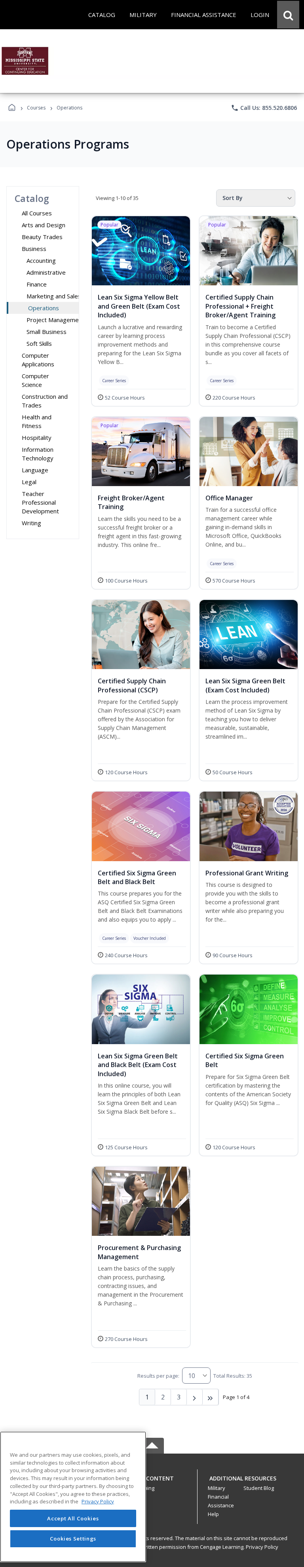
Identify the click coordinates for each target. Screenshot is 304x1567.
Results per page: (158, 1375)
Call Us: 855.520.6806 (264, 108)
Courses (36, 107)
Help (213, 1514)
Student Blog (258, 1488)
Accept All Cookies (73, 1518)
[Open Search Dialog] (288, 14)
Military (216, 1488)
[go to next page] (195, 1397)
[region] (73, 1496)
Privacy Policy (262, 1546)
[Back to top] (152, 1482)
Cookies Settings (73, 1538)
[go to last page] (210, 1397)
